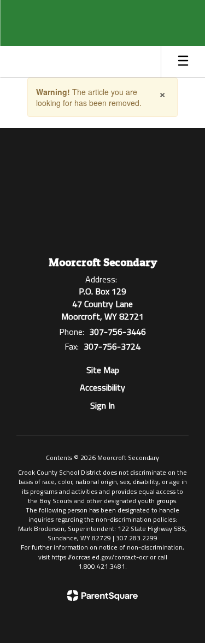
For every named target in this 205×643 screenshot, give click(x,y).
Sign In (102, 405)
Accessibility (102, 387)
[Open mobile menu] (183, 62)
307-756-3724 (112, 346)
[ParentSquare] (102, 595)
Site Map (102, 369)
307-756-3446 (117, 331)
